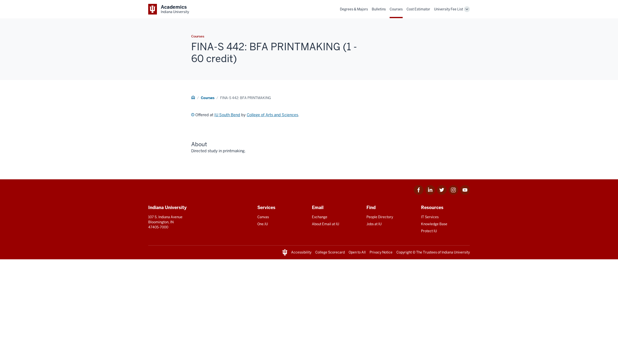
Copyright (404, 252)
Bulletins (379, 9)
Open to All (357, 252)
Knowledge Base (434, 224)
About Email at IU (325, 224)
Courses (396, 9)
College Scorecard (330, 252)
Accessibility (301, 252)
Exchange (319, 217)
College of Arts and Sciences (272, 114)
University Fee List (448, 9)
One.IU (262, 224)
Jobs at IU (374, 224)
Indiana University (456, 252)
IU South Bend (227, 114)
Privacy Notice (381, 252)
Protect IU (429, 231)
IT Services (430, 217)
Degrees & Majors (354, 9)
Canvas (263, 217)
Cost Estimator (418, 9)
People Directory (379, 217)
